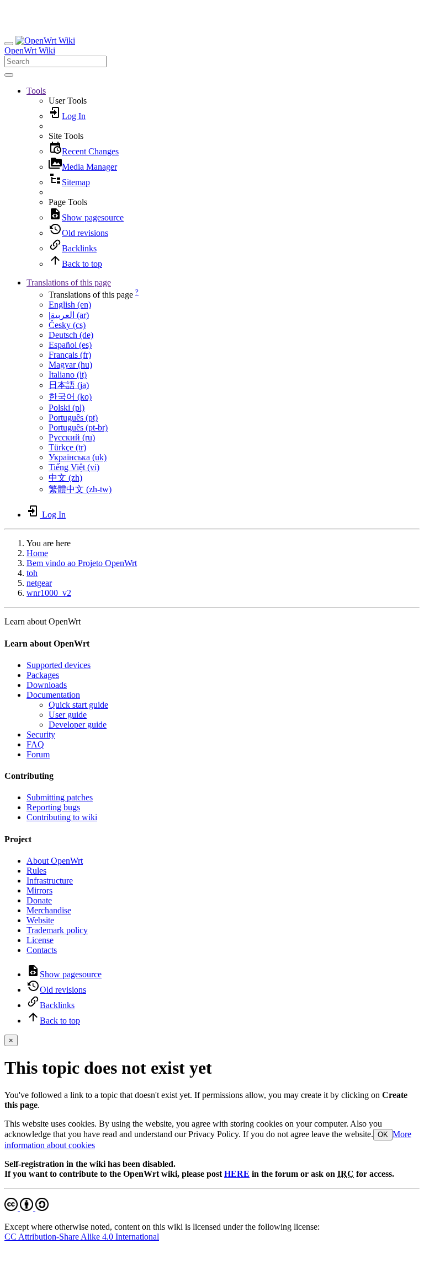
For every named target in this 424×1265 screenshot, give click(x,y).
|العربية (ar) (69, 315)
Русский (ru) (72, 437)
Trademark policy (57, 930)
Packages (42, 675)
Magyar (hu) (70, 364)
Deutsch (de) (71, 335)
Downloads (46, 685)
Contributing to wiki (61, 817)
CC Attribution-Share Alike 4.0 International (81, 1236)
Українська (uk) (78, 457)
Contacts (41, 950)
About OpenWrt (54, 860)
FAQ (35, 744)
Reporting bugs (53, 807)
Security (40, 734)
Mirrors (39, 890)
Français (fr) (70, 354)
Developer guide (78, 724)
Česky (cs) (67, 325)
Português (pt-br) (78, 427)
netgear (39, 583)
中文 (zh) (65, 477)
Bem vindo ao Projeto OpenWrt (81, 563)
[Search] (8, 75)
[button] (36, 90)
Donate (39, 900)
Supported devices (58, 665)
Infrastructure (49, 880)
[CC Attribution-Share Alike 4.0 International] (26, 1208)
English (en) (70, 304)
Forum (38, 754)
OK (383, 1135)
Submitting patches (59, 797)
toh (32, 573)
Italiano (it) (68, 374)
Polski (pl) (66, 407)
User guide (68, 714)
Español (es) (70, 344)
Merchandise (48, 910)
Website (40, 920)
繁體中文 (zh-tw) (80, 489)
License (40, 940)
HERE (237, 1173)
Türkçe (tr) (67, 447)
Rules (36, 870)
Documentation (53, 694)
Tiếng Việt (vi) (74, 467)
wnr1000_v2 (48, 592)
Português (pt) (73, 417)
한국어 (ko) (70, 396)
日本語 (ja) (69, 385)
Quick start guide (78, 704)
